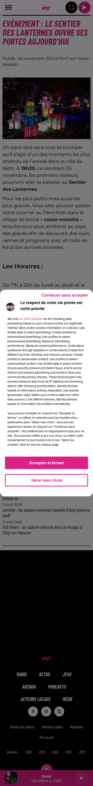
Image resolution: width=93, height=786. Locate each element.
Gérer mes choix (46, 480)
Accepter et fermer (46, 463)
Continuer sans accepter (65, 295)
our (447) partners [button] (31, 318)
